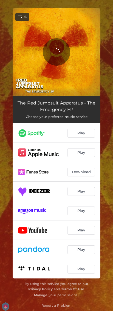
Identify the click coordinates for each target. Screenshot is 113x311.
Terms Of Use (72, 289)
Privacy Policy (40, 289)
